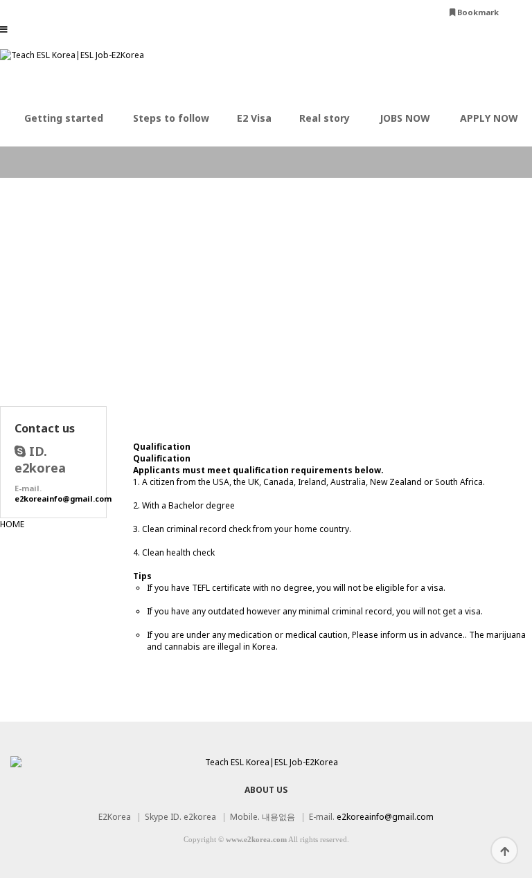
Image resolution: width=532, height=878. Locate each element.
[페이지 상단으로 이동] (504, 850)
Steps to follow (171, 118)
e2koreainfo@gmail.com (63, 498)
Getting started (63, 118)
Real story (324, 118)
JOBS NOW (405, 118)
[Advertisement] (266, 309)
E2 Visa (254, 118)
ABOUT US (266, 790)
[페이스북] (519, 12)
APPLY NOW (489, 118)
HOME (12, 524)
